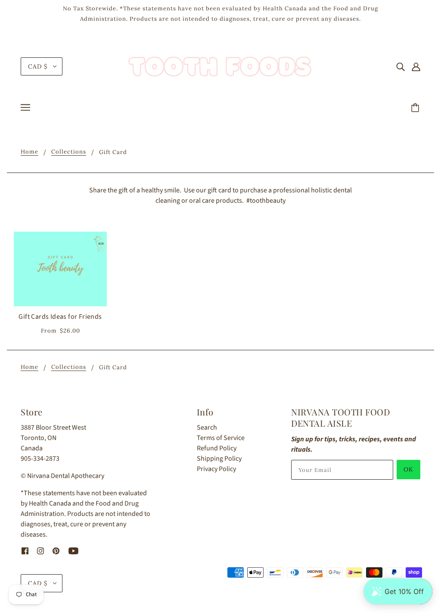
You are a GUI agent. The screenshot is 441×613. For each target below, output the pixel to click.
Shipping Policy (219, 458)
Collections (68, 152)
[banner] (220, 66)
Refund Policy (216, 448)
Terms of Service (221, 438)
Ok (408, 469)
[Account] (416, 66)
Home (29, 152)
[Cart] (416, 108)
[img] (400, 66)
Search (207, 427)
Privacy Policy (216, 469)
